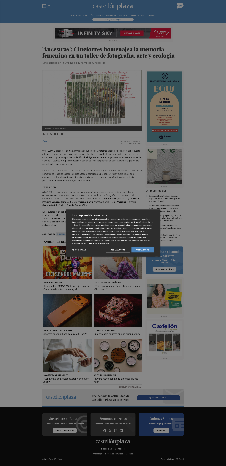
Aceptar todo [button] (142, 250)
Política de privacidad (101, 243)
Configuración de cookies (82, 243)
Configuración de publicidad (93, 240)
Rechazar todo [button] (118, 250)
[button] (79, 249)
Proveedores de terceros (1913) (134, 228)
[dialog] (113, 233)
